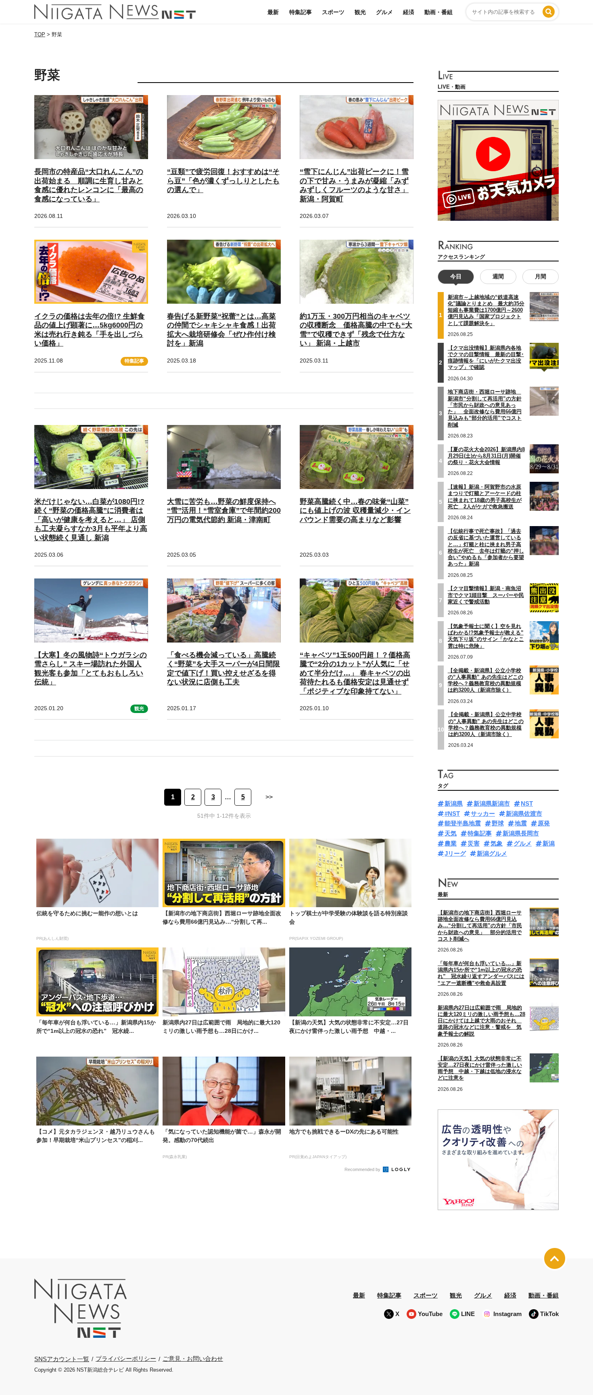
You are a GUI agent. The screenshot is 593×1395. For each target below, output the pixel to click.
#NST (452, 813)
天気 (451, 833)
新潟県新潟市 (492, 803)
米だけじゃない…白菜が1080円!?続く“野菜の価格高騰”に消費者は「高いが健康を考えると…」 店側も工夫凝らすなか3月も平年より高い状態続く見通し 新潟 (90, 519)
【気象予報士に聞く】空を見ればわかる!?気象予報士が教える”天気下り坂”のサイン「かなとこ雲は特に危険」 (486, 636)
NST (527, 803)
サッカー (483, 813)
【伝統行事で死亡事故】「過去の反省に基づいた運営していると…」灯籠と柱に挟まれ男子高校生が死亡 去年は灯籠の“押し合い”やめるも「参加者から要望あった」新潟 (486, 547)
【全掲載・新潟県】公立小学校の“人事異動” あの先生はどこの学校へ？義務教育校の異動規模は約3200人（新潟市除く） (485, 680)
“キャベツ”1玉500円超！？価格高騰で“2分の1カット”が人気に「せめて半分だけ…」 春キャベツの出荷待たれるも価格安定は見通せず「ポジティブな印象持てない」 (355, 673)
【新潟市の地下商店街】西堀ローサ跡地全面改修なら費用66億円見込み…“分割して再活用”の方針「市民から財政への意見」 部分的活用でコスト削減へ (480, 926)
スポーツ (333, 12)
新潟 (549, 843)
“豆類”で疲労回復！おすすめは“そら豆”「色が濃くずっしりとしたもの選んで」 (223, 181)
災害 (474, 843)
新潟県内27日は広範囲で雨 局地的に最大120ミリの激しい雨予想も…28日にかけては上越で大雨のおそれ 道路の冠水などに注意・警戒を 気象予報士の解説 (481, 1021)
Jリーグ (455, 853)
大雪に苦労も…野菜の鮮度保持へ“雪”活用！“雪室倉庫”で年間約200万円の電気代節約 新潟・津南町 (224, 510)
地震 (521, 823)
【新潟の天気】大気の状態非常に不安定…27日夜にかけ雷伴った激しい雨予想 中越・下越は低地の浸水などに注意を (480, 1068)
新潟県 (454, 803)
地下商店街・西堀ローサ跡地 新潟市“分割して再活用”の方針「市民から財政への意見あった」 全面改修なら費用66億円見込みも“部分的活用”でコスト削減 (485, 408)
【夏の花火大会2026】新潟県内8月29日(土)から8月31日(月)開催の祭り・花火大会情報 (486, 456)
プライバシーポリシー (126, 1358)
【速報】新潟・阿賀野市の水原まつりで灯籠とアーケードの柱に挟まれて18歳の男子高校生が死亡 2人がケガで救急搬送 (485, 497)
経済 (408, 12)
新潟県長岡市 (521, 833)
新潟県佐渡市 (524, 813)
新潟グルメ (492, 853)
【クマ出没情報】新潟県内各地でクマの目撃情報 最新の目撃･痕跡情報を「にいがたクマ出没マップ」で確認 (486, 358)
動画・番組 (438, 12)
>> (269, 797)
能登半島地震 (463, 823)
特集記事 (300, 12)
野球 (498, 823)
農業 (451, 843)
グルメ (384, 12)
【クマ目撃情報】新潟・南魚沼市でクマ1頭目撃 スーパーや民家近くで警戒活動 (486, 595)
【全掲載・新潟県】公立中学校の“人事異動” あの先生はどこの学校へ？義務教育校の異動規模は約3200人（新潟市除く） (486, 724)
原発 (544, 823)
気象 (497, 843)
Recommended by (363, 1169)
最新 (273, 12)
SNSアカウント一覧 (61, 1359)
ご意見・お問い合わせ (193, 1358)
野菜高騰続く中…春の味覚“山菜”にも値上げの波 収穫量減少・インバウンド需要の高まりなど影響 (355, 510)
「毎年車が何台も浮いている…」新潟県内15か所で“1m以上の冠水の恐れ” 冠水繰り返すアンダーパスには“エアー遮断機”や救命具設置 (481, 973)
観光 (360, 12)
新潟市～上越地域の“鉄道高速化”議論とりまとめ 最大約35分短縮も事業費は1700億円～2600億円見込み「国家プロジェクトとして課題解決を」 (486, 310)
